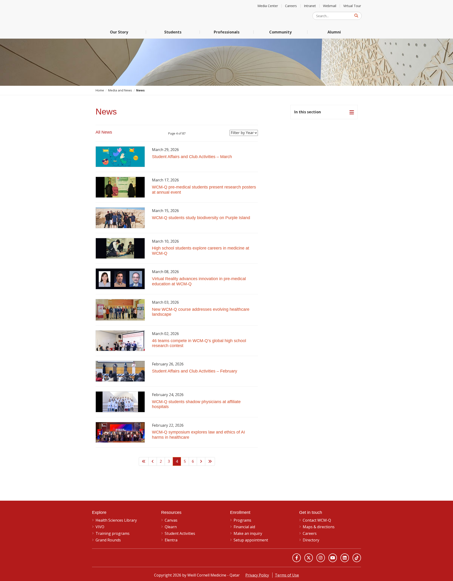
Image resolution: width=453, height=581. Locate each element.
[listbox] (244, 133)
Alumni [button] (334, 32)
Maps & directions (319, 526)
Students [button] (172, 32)
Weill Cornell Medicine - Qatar (127, 13)
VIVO (100, 526)
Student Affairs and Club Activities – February (194, 371)
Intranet (310, 6)
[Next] (201, 461)
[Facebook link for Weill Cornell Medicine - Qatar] (296, 557)
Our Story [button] (119, 32)
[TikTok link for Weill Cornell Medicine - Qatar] (356, 557)
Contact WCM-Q (317, 520)
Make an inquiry (248, 533)
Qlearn (171, 526)
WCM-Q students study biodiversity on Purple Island (201, 217)
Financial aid (244, 526)
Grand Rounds (108, 540)
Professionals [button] (226, 32)
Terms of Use (287, 575)
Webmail (329, 6)
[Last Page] (210, 461)
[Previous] (152, 461)
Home (100, 90)
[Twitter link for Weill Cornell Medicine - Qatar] (308, 557)
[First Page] (144, 461)
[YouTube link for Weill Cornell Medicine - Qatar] (332, 557)
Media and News (120, 90)
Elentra (171, 540)
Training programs (113, 533)
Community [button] (280, 32)
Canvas (171, 520)
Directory (311, 540)
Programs (242, 520)
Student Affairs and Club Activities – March (192, 156)
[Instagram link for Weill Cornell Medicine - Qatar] (320, 557)
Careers (291, 6)
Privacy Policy (257, 575)
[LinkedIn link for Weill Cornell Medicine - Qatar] (344, 557)
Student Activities (180, 533)
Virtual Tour (352, 6)
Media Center (267, 6)
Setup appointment (251, 540)
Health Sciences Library (116, 520)
